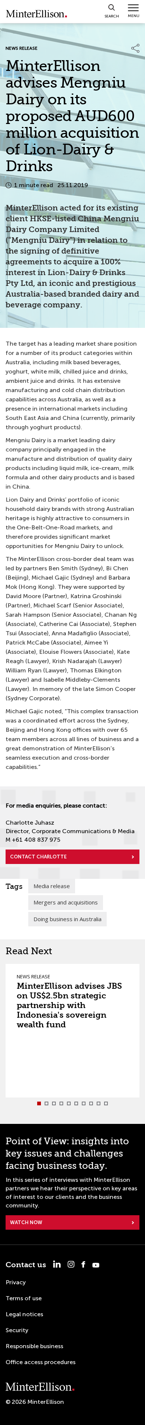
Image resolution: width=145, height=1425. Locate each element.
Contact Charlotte (38, 857)
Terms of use (24, 1298)
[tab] (39, 1103)
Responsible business (34, 1346)
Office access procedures (40, 1362)
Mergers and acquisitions (65, 902)
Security (17, 1330)
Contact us (26, 1265)
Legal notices (24, 1314)
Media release (51, 886)
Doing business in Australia (67, 919)
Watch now (26, 1222)
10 (106, 1103)
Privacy (16, 1282)
